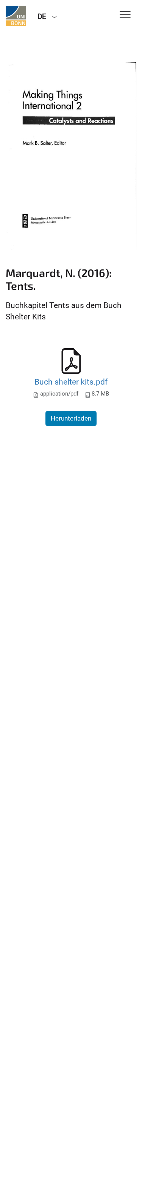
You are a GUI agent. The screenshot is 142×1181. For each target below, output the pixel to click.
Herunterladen (71, 418)
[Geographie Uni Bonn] (16, 16)
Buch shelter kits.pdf (71, 381)
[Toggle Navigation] (125, 15)
